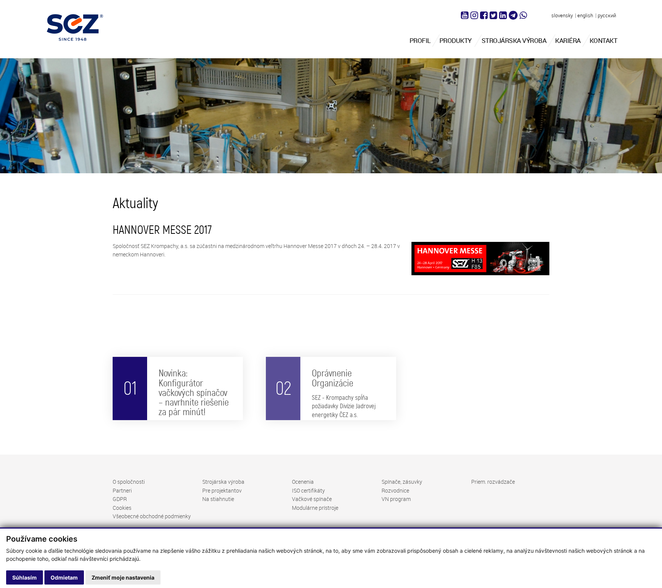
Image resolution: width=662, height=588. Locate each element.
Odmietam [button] (64, 577)
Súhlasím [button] (24, 577)
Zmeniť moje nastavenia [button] (123, 577)
